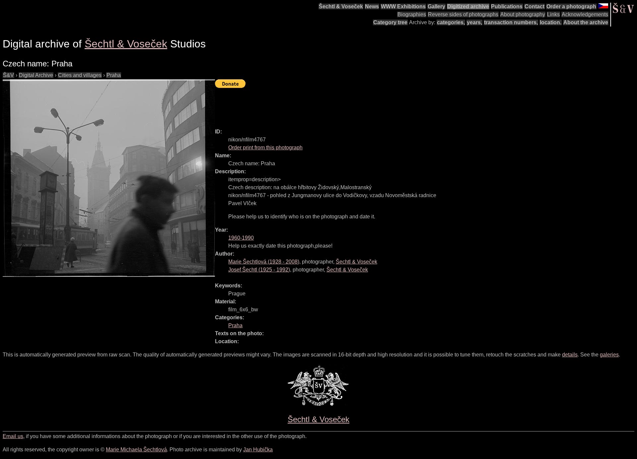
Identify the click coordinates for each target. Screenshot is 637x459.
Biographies (411, 14)
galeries (609, 354)
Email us (13, 436)
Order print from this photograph (265, 147)
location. (550, 22)
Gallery (436, 6)
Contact (534, 6)
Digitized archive (468, 6)
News (372, 6)
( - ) (263, 262)
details (570, 354)
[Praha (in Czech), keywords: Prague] (109, 178)
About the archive (585, 22)
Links (553, 14)
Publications (507, 6)
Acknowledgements (585, 14)
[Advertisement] (336, 105)
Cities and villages (80, 75)
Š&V (8, 75)
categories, (451, 22)
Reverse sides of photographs (463, 14)
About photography (522, 14)
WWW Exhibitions (403, 6)
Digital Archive (36, 75)
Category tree (390, 22)
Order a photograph (571, 6)
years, (474, 22)
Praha (113, 75)
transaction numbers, (511, 22)
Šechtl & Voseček (341, 6)
